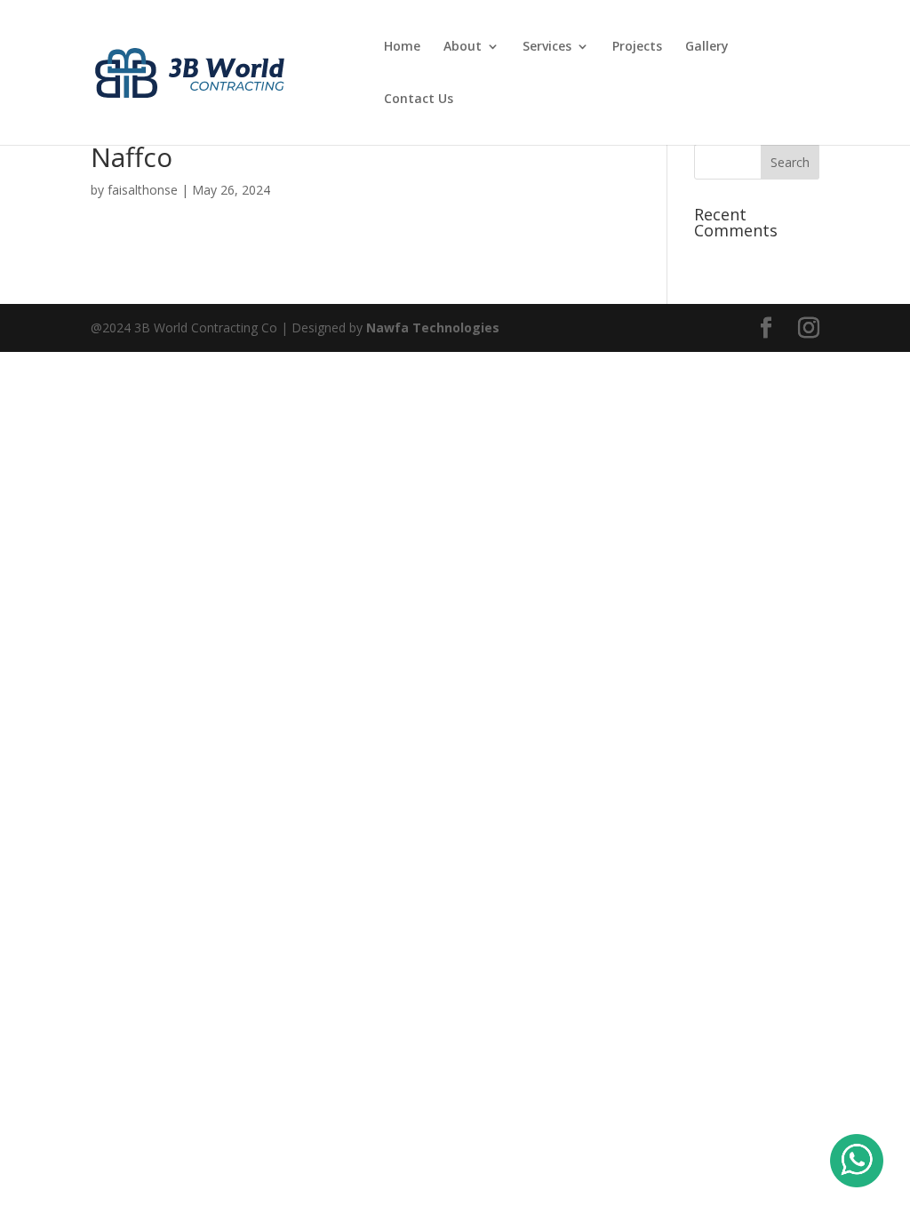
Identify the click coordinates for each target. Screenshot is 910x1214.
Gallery (707, 47)
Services (547, 47)
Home (402, 47)
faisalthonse (143, 189)
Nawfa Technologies (432, 327)
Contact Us (418, 99)
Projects (637, 47)
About (462, 47)
